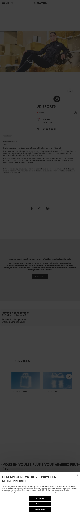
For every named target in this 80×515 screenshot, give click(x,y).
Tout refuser (40, 504)
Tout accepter (40, 498)
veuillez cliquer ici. (61, 492)
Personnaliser (40, 509)
